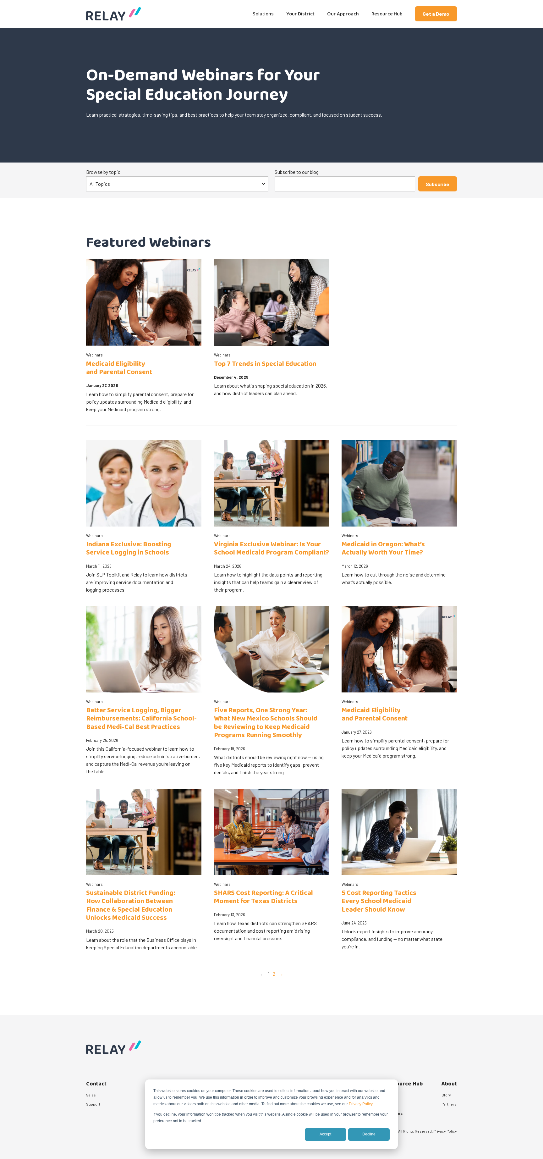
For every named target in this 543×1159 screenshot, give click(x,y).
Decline (369, 1134)
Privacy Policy (360, 1104)
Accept (325, 1134)
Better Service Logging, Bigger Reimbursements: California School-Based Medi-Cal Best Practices (141, 719)
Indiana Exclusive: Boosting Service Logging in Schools (128, 548)
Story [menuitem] (446, 1095)
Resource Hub (387, 14)
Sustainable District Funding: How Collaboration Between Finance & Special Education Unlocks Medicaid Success (130, 905)
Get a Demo (436, 14)
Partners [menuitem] (449, 1104)
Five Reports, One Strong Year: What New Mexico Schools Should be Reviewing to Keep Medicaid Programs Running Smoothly (265, 723)
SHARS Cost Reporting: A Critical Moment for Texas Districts (263, 897)
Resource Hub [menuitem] (405, 1083)
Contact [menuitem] (96, 1083)
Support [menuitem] (93, 1104)
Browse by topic (103, 172)
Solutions (263, 14)
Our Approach (343, 14)
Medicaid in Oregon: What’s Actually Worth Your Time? (383, 548)
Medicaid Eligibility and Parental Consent (119, 368)
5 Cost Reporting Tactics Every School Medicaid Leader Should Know (379, 901)
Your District (300, 14)
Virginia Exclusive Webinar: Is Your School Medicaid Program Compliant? (271, 548)
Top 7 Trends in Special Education (265, 364)
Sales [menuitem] (91, 1095)
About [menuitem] (449, 1083)
